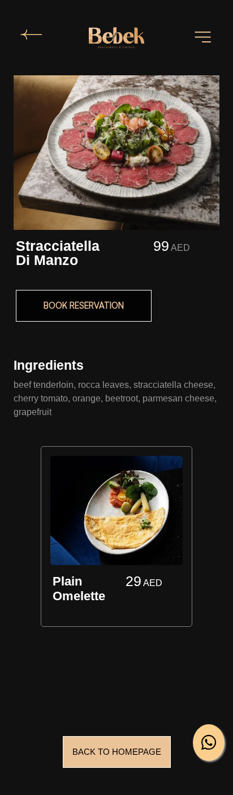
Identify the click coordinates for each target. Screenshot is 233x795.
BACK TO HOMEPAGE (116, 751)
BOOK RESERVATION (84, 305)
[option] (116, 538)
